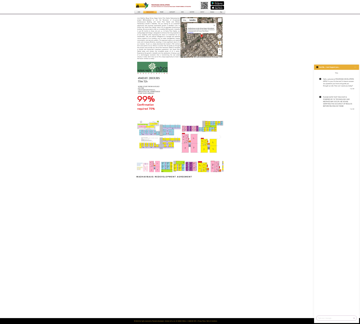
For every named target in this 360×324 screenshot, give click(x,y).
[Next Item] (220, 137)
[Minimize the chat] (355, 67)
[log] (336, 192)
